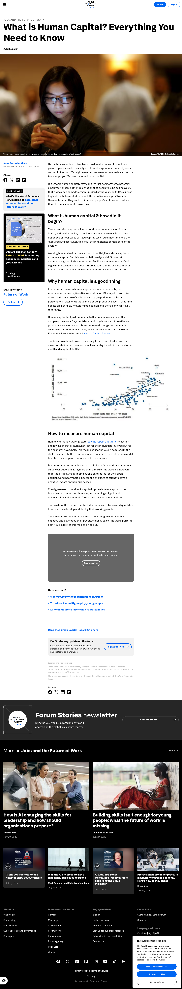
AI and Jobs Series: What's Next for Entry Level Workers (24, 876)
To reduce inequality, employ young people (76, 603)
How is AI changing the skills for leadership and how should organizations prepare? (37, 820)
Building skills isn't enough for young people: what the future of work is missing (132, 820)
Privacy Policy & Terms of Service (91, 970)
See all (174, 750)
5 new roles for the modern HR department (76, 596)
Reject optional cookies (156, 966)
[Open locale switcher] (4, 980)
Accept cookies (91, 563)
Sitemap (91, 976)
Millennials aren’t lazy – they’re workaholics (77, 609)
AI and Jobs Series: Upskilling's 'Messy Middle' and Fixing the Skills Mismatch (112, 879)
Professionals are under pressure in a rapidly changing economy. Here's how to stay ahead (157, 877)
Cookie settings (157, 982)
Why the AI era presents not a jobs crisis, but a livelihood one (67, 876)
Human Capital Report (97, 333)
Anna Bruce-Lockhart (15, 163)
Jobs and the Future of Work (23, 19)
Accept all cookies (157, 974)
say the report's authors (102, 441)
